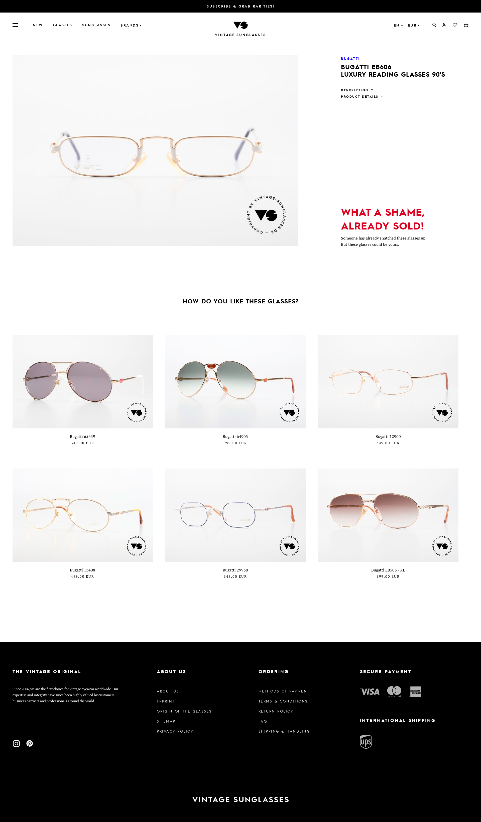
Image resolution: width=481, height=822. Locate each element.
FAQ (263, 721)
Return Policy (276, 711)
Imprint (166, 701)
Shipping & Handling (284, 731)
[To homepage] (240, 24)
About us (168, 691)
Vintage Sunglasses (240, 34)
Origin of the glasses (184, 711)
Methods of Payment (284, 691)
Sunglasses (96, 25)
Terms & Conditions (283, 701)
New (38, 25)
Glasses (62, 25)
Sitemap (166, 721)
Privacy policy (175, 731)
